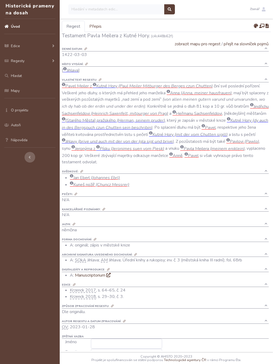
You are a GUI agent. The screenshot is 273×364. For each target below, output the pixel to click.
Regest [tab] (73, 26)
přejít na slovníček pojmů (246, 44)
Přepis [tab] (95, 26)
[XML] (267, 26)
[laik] (261, 26)
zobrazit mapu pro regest (197, 44)
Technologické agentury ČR (185, 360)
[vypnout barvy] (256, 26)
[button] (258, 9)
